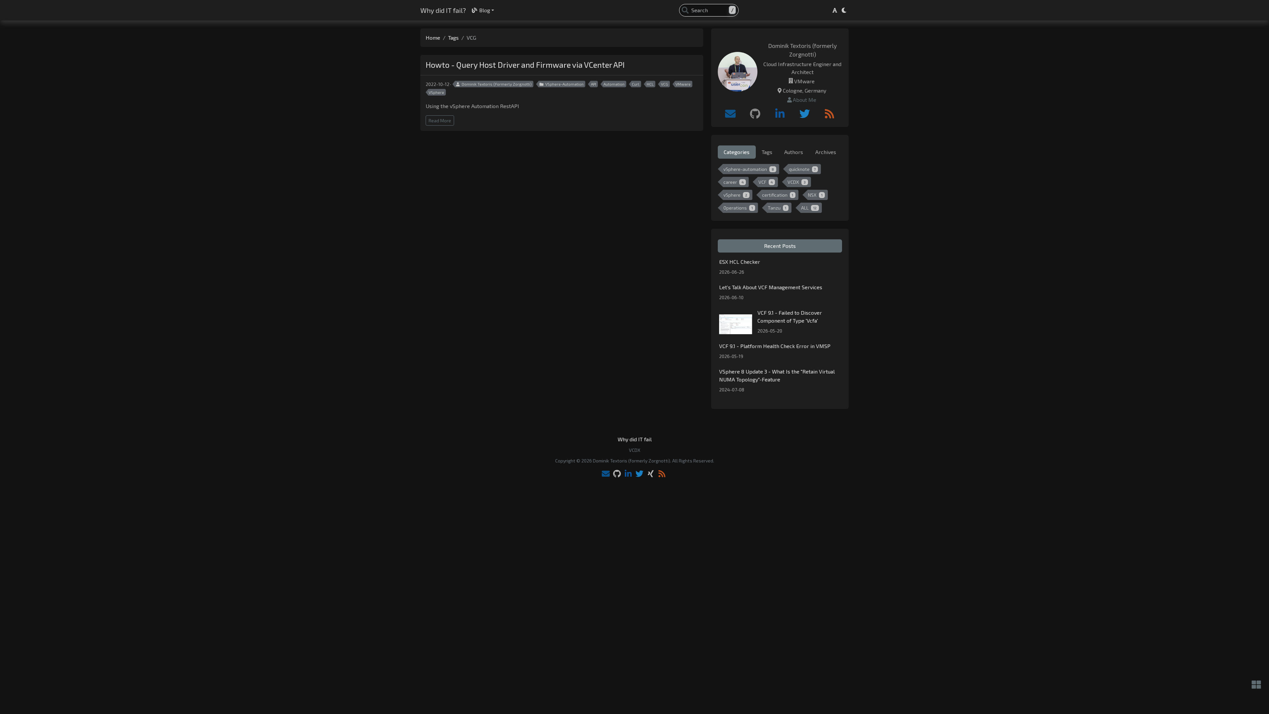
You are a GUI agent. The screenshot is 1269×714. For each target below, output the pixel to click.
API (593, 84)
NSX (815, 195)
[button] (834, 10)
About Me (804, 100)
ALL (809, 208)
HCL (650, 84)
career (733, 182)
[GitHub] (755, 114)
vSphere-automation (748, 169)
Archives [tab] (825, 152)
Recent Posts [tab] (780, 246)
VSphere (436, 92)
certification (777, 195)
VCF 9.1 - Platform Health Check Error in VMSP (774, 346)
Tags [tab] (767, 152)
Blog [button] (484, 10)
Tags (453, 37)
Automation (614, 84)
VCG (664, 84)
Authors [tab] (793, 152)
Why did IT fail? (443, 10)
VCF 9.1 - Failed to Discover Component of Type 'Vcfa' (789, 316)
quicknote (802, 169)
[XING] (651, 474)
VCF (765, 182)
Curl (635, 84)
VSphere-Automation (564, 84)
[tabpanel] (780, 190)
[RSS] (829, 114)
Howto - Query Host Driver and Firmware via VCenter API (525, 64)
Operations (738, 208)
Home (433, 37)
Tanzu (777, 208)
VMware (683, 84)
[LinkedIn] (780, 114)
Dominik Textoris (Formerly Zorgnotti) (497, 84)
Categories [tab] (737, 152)
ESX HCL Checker (739, 261)
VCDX (797, 182)
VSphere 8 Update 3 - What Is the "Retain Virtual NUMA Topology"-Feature (777, 375)
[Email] (730, 114)
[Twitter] (804, 114)
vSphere (735, 195)
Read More (440, 120)
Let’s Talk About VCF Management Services (770, 287)
